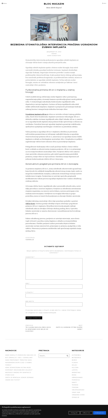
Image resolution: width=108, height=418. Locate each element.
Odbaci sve (86, 413)
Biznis (74, 360)
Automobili (76, 355)
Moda (74, 375)
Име (28, 283)
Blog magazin (54, 3)
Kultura (75, 367)
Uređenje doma (78, 395)
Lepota (75, 370)
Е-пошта (30, 292)
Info (104, 3)
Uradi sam (76, 392)
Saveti (74, 382)
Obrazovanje (77, 377)
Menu (5, 3)
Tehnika (75, 385)
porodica (76, 380)
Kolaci (74, 365)
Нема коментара (54, 55)
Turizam (75, 387)
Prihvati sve (99, 413)
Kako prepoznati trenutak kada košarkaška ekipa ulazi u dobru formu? (18, 362)
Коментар (30, 257)
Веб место (30, 301)
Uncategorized (78, 390)
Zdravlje (30, 239)
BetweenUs (76, 357)
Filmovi (75, 362)
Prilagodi (74, 413)
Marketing (76, 372)
